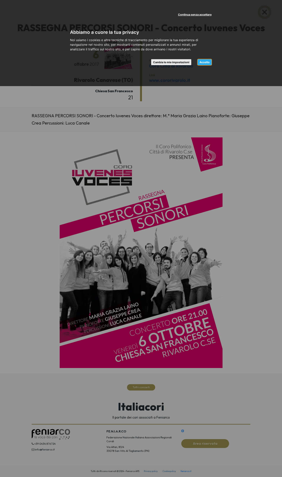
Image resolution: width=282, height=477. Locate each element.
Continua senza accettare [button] (195, 14)
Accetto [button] (205, 62)
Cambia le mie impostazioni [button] (171, 62)
